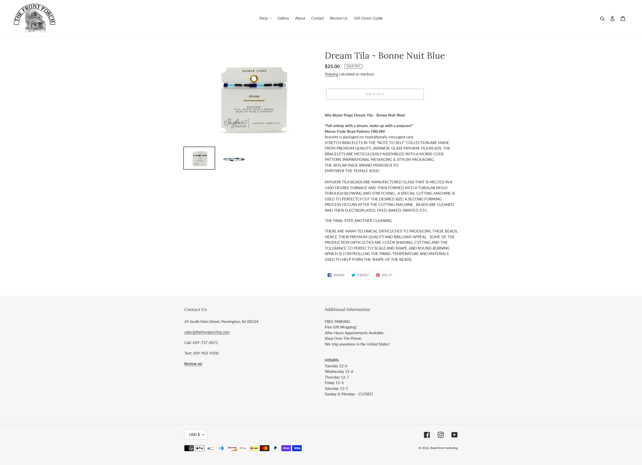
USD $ (194, 434)
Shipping (331, 74)
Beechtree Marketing (444, 448)
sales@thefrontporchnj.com (206, 332)
